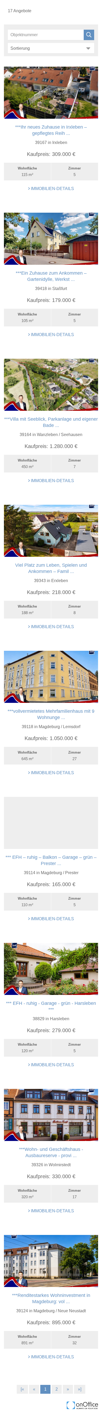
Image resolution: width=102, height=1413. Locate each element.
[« (22, 1389)
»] (79, 1389)
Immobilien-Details (52, 188)
